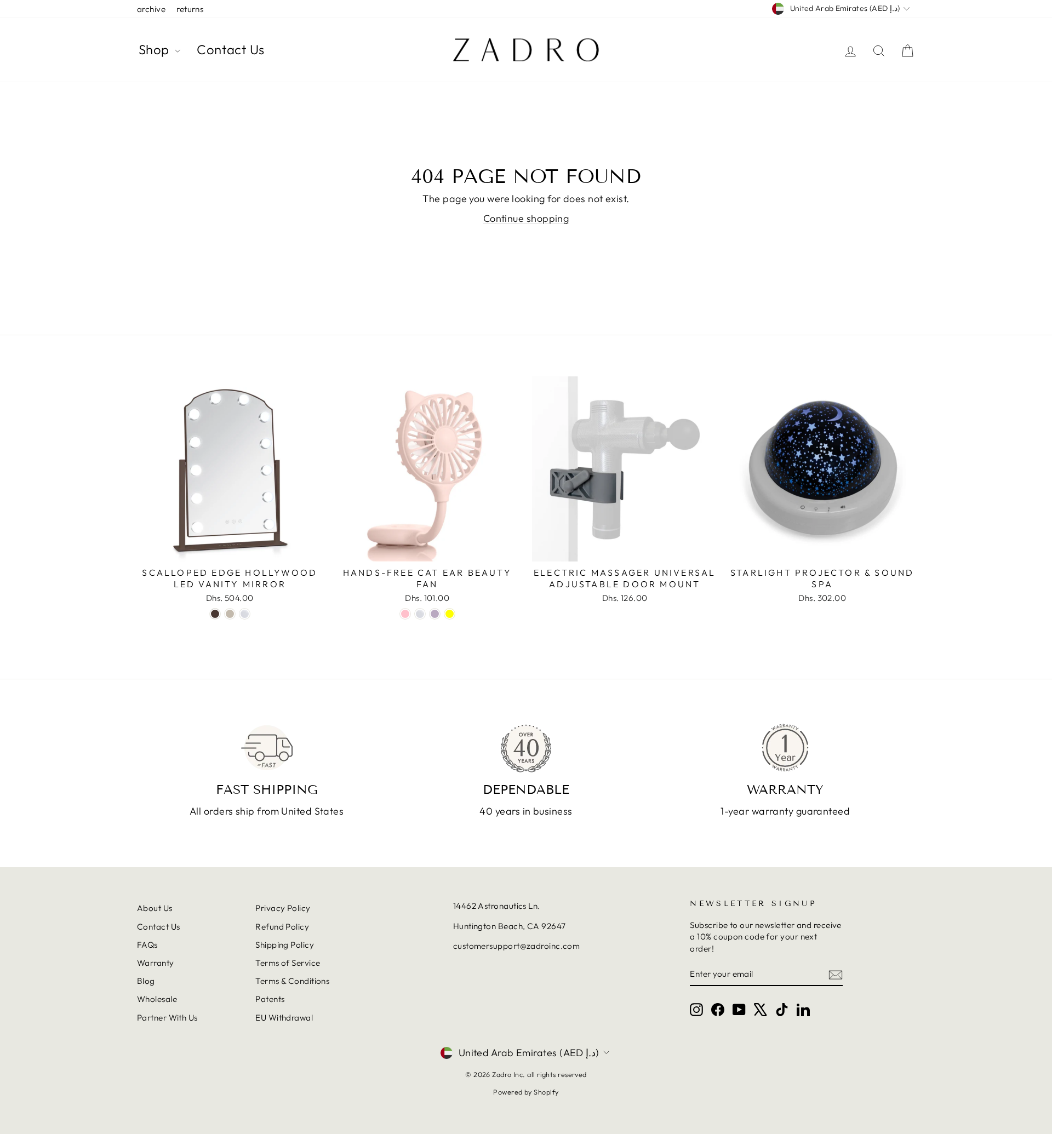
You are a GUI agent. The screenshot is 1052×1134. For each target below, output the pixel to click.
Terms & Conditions (292, 981)
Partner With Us (167, 1017)
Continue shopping (526, 218)
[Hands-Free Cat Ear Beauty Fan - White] (420, 614)
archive (151, 9)
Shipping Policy (284, 945)
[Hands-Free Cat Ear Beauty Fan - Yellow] (449, 614)
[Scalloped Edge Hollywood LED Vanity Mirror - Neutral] (230, 614)
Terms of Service (287, 963)
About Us (155, 908)
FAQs (147, 945)
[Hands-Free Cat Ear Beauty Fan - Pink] (405, 614)
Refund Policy (282, 926)
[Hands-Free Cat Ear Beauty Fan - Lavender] (435, 614)
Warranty (155, 963)
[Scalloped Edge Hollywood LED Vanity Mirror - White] (244, 614)
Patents (269, 999)
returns (189, 9)
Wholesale (157, 999)
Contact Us (231, 49)
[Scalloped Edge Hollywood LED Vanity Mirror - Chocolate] (215, 614)
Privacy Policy (282, 908)
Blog (146, 981)
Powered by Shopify (525, 1091)
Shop (155, 49)
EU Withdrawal (284, 1017)
